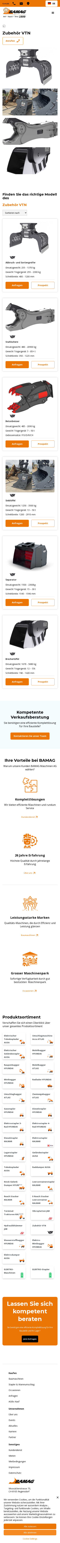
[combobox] (52, 3)
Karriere (12, 1431)
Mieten (12, 1455)
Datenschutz (15, 1473)
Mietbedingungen (17, 1461)
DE (53, 3)
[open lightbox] (30, 67)
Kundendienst (15, 1450)
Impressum (14, 1467)
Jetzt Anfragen (30, 1339)
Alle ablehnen (30, 1532)
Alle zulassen (30, 1526)
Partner (12, 1437)
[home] (14, 13)
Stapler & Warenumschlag (21, 1384)
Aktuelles (13, 1425)
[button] (53, 13)
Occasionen (14, 1390)
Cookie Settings (30, 1538)
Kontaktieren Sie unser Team (30, 736)
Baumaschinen (16, 1378)
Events (12, 1420)
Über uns (13, 1414)
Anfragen (17, 285)
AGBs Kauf (14, 1401)
